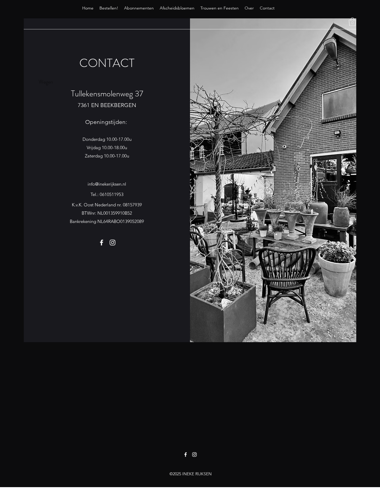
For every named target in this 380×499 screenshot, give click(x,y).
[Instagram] (112, 242)
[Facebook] (101, 242)
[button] (352, 21)
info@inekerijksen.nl (107, 184)
